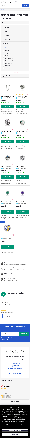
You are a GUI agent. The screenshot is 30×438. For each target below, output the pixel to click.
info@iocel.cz (16, 363)
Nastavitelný (9, 60)
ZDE (21, 425)
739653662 (16, 366)
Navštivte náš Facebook (16, 368)
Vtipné (7, 68)
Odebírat (24, 334)
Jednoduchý (8, 53)
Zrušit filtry (15, 72)
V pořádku (15, 434)
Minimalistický (9, 58)
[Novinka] (7, 228)
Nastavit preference (15, 430)
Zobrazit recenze (10, 296)
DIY (7, 51)
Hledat (26, 5)
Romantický (8, 63)
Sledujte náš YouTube (16, 373)
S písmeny (8, 65)
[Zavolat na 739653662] (19, 2)
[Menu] (28, 2)
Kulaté (7, 56)
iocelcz (16, 371)
